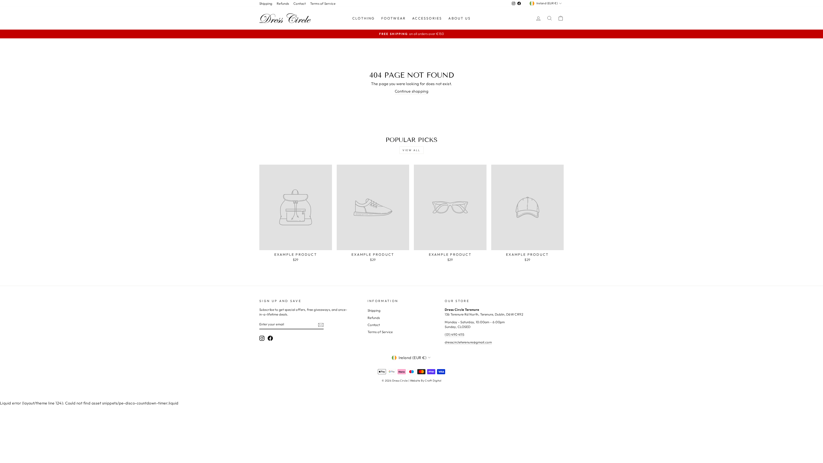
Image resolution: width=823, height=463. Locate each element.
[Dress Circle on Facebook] (270, 338)
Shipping (265, 4)
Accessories (427, 18)
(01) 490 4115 (454, 334)
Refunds (283, 4)
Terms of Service (322, 4)
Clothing (363, 18)
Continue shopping (411, 91)
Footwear (393, 18)
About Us (459, 18)
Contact (299, 4)
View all (411, 150)
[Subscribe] (321, 325)
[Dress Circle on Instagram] (261, 338)
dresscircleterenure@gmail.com (468, 342)
